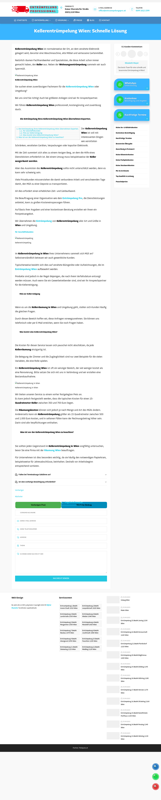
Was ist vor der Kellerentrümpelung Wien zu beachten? (40, 137)
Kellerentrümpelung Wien (80, 87)
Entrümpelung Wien (26, 269)
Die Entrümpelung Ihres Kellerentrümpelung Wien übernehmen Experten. (48, 129)
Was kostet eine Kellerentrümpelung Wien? (39, 135)
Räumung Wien (52, 450)
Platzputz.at (83, 748)
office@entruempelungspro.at (112, 11)
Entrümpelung (44, 221)
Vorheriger (19, 490)
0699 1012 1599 (142, 11)
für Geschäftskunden (29, 131)
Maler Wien (125, 610)
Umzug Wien (125, 600)
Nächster (19, 497)
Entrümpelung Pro (72, 198)
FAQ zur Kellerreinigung (30, 133)
